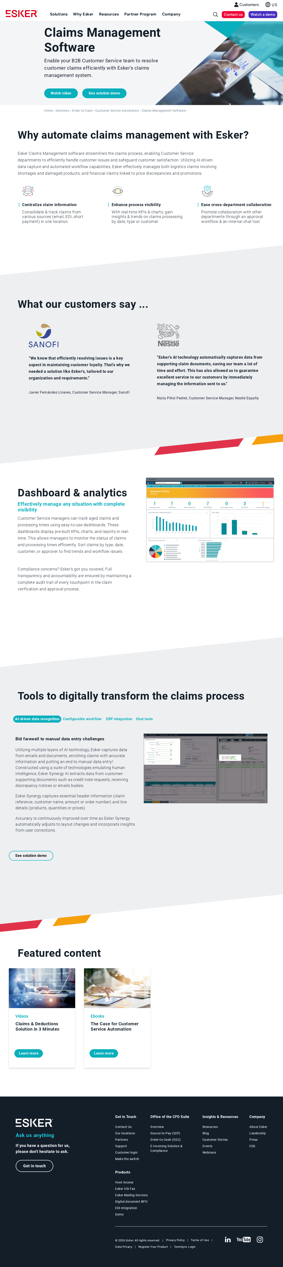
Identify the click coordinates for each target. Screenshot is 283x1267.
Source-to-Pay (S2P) (165, 1133)
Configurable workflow (83, 719)
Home (48, 111)
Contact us (233, 14)
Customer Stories (215, 1139)
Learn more (28, 1053)
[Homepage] (22, 15)
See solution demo (104, 93)
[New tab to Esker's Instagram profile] (260, 1239)
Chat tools (144, 719)
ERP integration (119, 719)
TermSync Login (185, 1246)
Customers (249, 4)
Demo (119, 1214)
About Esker (258, 1127)
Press (253, 1139)
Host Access (124, 1182)
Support (121, 1146)
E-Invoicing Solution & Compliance (166, 1148)
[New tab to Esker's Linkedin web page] (227, 1239)
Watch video (61, 93)
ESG (252, 1146)
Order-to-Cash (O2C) (165, 1139)
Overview (157, 1127)
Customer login (126, 1152)
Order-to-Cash (82, 111)
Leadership (257, 1133)
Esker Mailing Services (131, 1195)
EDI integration (126, 1208)
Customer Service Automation (117, 111)
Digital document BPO (131, 1201)
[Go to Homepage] (34, 1123)
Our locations (125, 1133)
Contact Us (123, 1127)
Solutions (62, 111)
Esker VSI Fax (125, 1188)
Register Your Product (153, 1246)
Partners (121, 1139)
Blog (206, 1133)
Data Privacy (123, 1246)
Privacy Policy (175, 1240)
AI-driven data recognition (37, 719)
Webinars (209, 1152)
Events (207, 1146)
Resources (210, 1127)
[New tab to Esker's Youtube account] (244, 1239)
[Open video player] (206, 769)
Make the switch (127, 1159)
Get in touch (34, 1166)
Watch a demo (263, 14)
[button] (271, 6)
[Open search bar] (215, 14)
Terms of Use (200, 1240)
